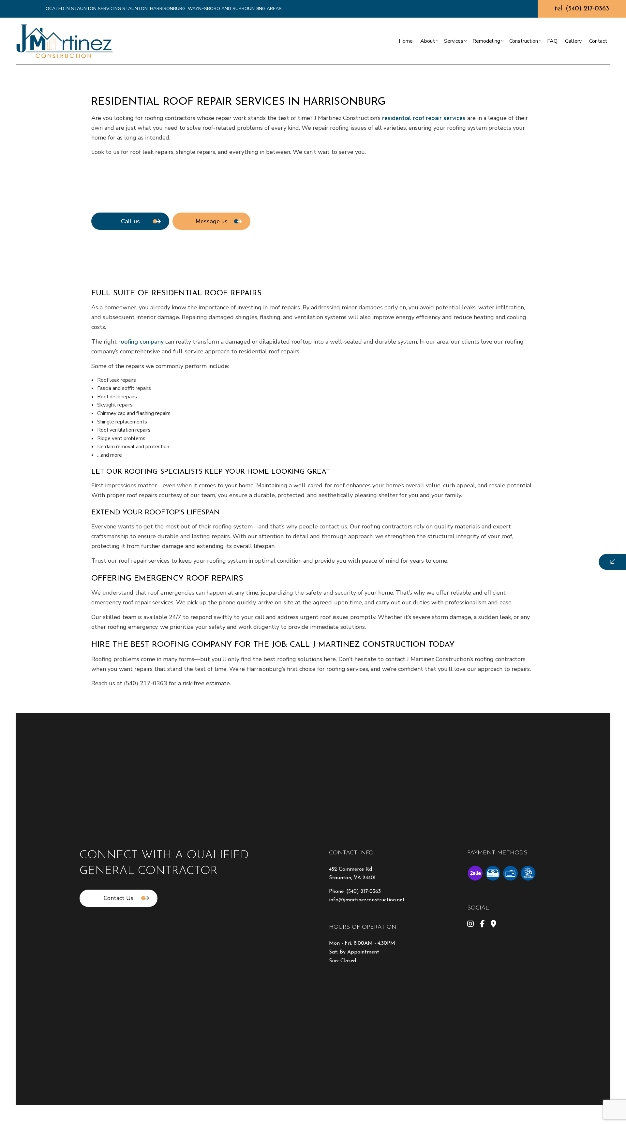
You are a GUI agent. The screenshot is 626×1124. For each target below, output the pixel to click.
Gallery (573, 41)
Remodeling (486, 41)
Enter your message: (475, 576)
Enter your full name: (475, 508)
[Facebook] (482, 924)
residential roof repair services (424, 118)
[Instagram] (470, 924)
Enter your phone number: (481, 531)
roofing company (141, 342)
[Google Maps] (493, 924)
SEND (572, 621)
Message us (211, 221)
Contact (598, 41)
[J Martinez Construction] (64, 40)
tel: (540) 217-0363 (582, 9)
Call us (130, 221)
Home (406, 41)
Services (453, 41)
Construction (523, 41)
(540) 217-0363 (363, 891)
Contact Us (118, 898)
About (427, 41)
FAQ (552, 41)
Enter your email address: (480, 553)
